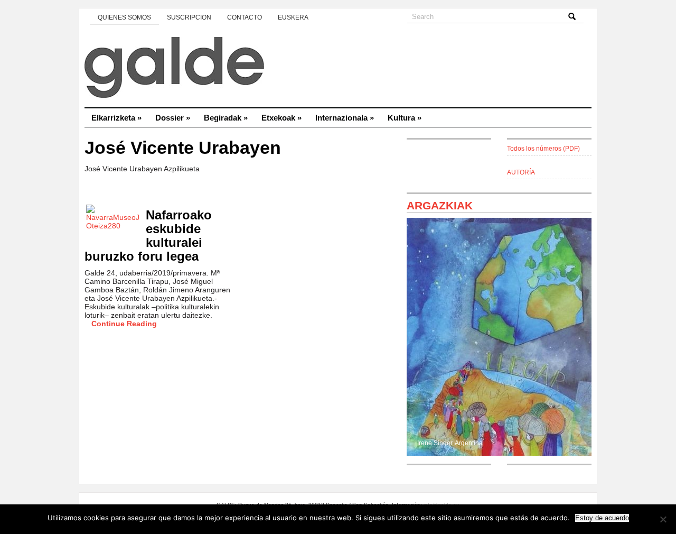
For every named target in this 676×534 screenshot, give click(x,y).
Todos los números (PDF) (543, 148)
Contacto (244, 17)
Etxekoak (281, 117)
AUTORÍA (521, 172)
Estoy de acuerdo (602, 518)
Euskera (293, 17)
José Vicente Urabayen (182, 148)
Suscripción (189, 17)
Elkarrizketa (116, 117)
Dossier (172, 117)
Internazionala (344, 117)
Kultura (404, 117)
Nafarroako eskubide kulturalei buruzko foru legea (148, 235)
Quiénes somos (124, 17)
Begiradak (226, 117)
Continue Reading (124, 323)
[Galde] (338, 68)
